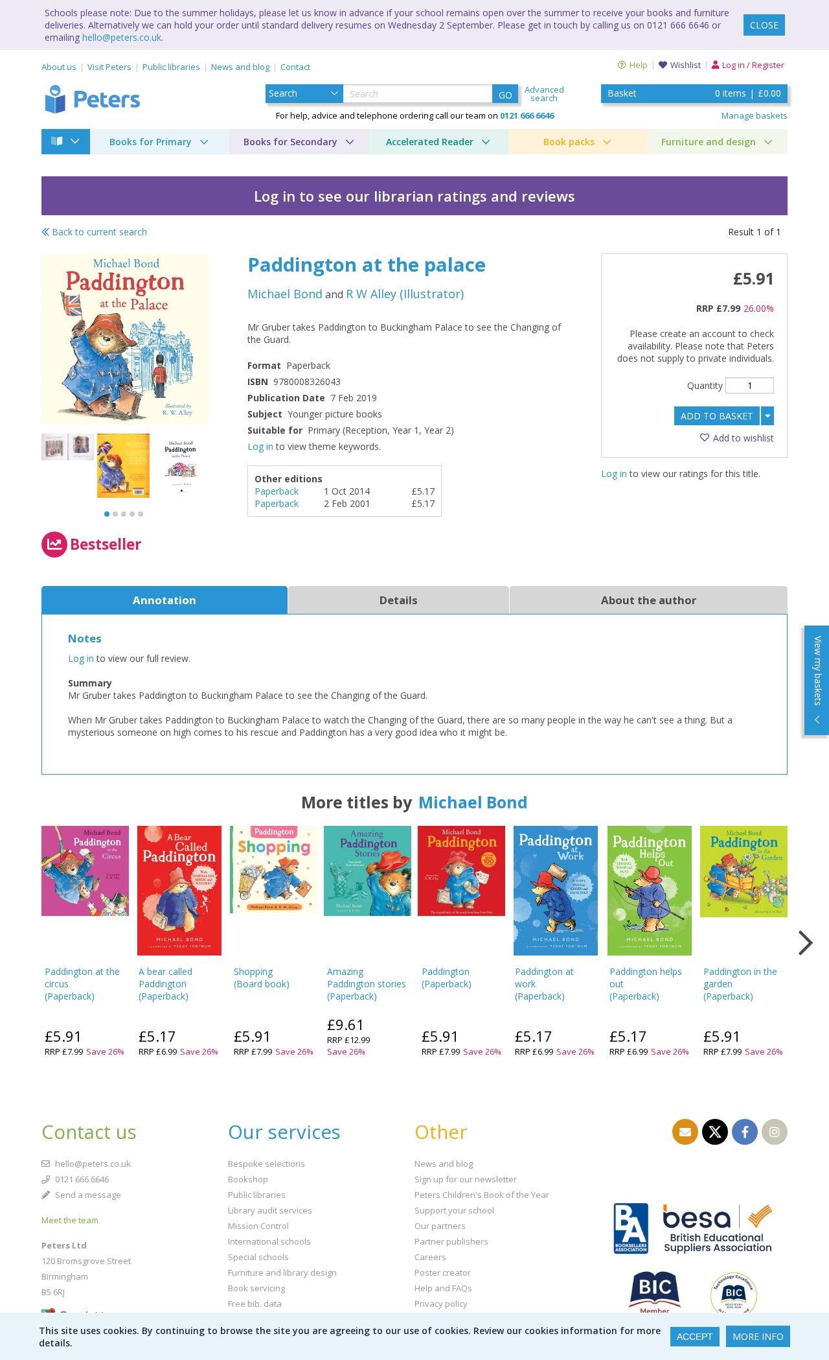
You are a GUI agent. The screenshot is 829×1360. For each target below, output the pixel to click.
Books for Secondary (290, 141)
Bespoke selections (266, 1163)
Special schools (258, 1257)
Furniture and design (708, 141)
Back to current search (98, 232)
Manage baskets (754, 115)
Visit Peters (109, 67)
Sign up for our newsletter (465, 1179)
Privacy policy (441, 1303)
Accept (695, 1336)
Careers (430, 1257)
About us (58, 67)
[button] (106, 514)
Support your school (454, 1210)
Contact (295, 67)
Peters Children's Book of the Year (481, 1195)
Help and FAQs (443, 1288)
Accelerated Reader (429, 141)
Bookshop (248, 1179)
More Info (758, 1336)
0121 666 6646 (81, 1179)
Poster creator (442, 1272)
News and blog (240, 67)
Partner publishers (451, 1241)
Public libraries (171, 67)
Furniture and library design (282, 1272)
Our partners (440, 1226)
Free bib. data (255, 1303)
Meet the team (69, 1220)
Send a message (87, 1195)
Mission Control (258, 1226)
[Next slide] (805, 943)
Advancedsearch (544, 94)
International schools (269, 1241)
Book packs (569, 141)
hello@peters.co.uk (121, 37)
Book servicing (256, 1288)
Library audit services (270, 1210)
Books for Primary (150, 141)
